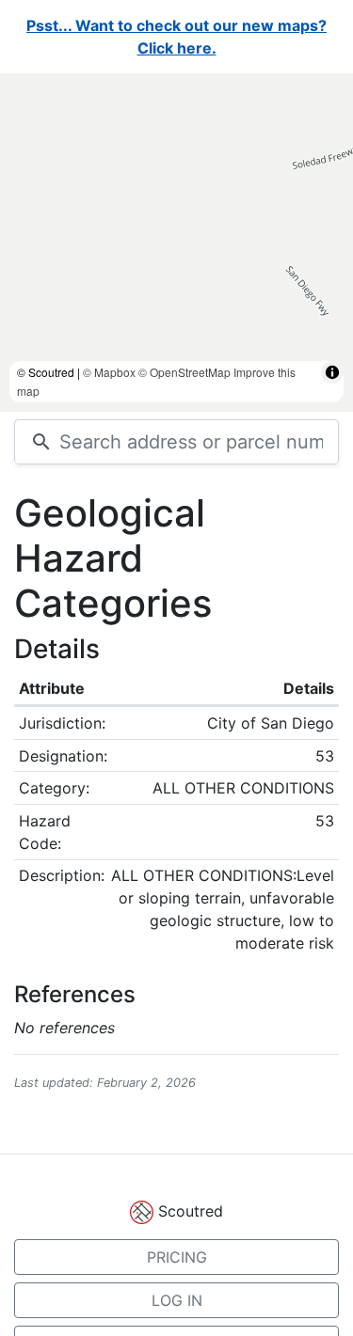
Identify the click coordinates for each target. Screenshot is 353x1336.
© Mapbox (109, 372)
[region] (176, 242)
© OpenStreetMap (184, 372)
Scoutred (190, 1211)
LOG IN (177, 1300)
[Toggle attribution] (332, 372)
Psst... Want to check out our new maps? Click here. (176, 36)
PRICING (177, 1257)
